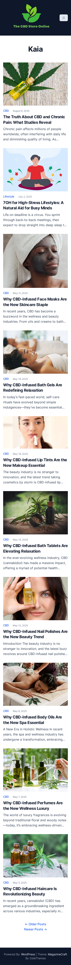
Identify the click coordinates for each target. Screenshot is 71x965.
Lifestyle (8, 196)
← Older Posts (35, 924)
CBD (6, 110)
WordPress (28, 954)
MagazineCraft (57, 954)
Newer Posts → (35, 929)
